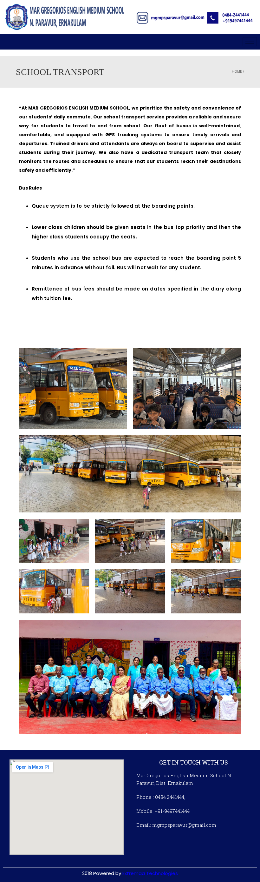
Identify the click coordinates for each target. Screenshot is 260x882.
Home (237, 71)
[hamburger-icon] (250, 41)
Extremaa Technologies (150, 873)
